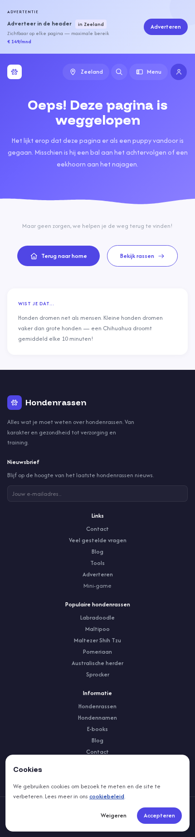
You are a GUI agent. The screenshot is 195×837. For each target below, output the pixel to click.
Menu (154, 71)
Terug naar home (64, 256)
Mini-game (97, 585)
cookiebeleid (106, 796)
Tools (97, 563)
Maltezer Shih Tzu (97, 640)
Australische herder (97, 663)
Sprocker (97, 674)
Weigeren (114, 815)
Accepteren (159, 815)
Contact (97, 528)
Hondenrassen (97, 706)
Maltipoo (97, 629)
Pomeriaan (97, 651)
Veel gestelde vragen (98, 540)
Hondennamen (97, 717)
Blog (97, 551)
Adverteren (166, 26)
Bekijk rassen (137, 256)
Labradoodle (97, 617)
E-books (97, 729)
